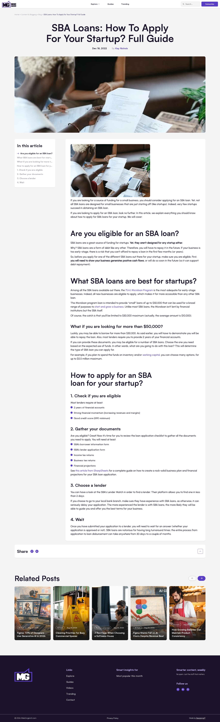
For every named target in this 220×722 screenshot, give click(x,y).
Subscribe (209, 4)
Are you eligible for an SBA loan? (36, 153)
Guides (110, 4)
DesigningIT (200, 718)
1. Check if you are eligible (30, 170)
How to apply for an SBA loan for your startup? (35, 166)
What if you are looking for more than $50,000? (35, 162)
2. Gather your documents (30, 174)
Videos (69, 687)
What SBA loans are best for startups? (35, 158)
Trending (125, 4)
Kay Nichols (121, 48)
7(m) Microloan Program (139, 290)
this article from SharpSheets (91, 470)
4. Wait (20, 182)
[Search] (183, 4)
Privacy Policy (112, 718)
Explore (70, 675)
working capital (151, 354)
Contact (70, 699)
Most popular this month (129, 675)
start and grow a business (109, 306)
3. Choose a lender (26, 178)
